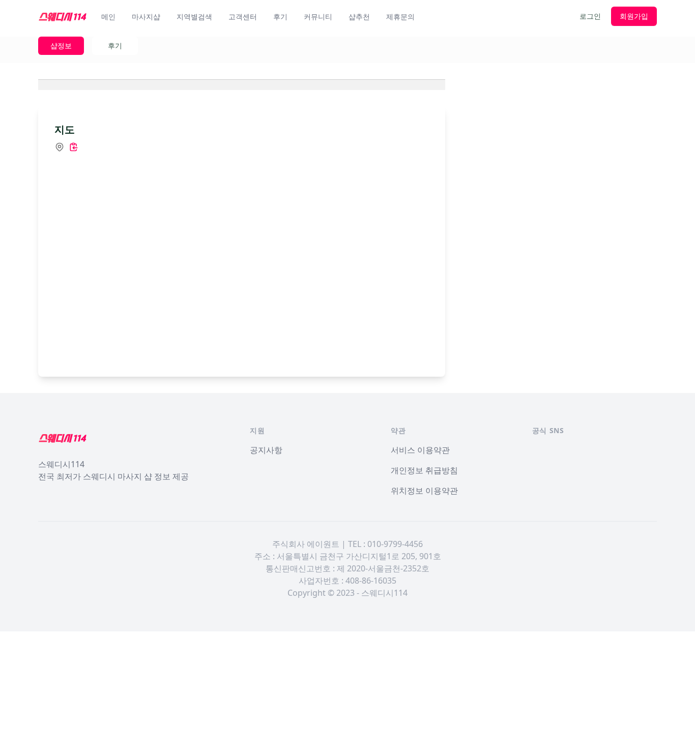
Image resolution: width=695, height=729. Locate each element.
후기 (280, 16)
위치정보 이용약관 (424, 490)
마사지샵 (146, 16)
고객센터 (242, 16)
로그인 (590, 16)
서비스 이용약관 (420, 449)
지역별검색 (194, 16)
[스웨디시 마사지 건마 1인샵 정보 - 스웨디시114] (62, 16)
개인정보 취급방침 (424, 470)
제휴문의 (400, 16)
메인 (108, 16)
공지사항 (266, 449)
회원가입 (634, 16)
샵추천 (359, 16)
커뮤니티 (318, 16)
